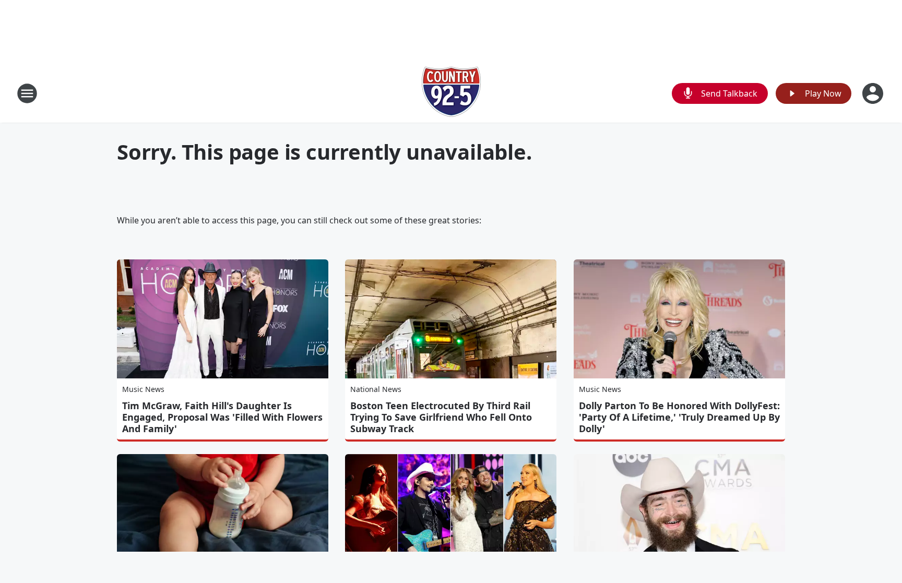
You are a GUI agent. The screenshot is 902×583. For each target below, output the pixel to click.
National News (375, 389)
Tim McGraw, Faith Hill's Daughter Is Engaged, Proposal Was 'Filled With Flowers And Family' (222, 417)
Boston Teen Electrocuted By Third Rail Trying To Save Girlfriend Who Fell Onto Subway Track (441, 417)
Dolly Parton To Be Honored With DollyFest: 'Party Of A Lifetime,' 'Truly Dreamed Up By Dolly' (679, 417)
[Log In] (873, 93)
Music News (143, 389)
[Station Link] (451, 93)
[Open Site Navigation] (27, 93)
